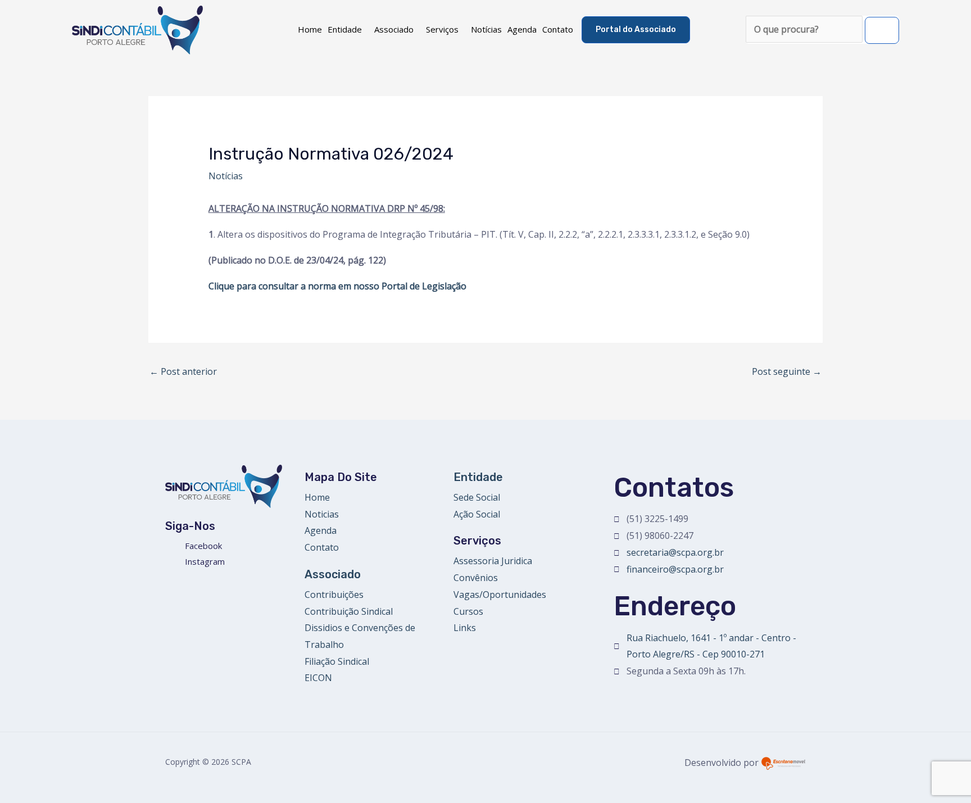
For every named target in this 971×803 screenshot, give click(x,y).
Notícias (486, 29)
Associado (394, 29)
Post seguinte (787, 371)
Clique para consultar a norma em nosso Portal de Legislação (337, 286)
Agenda (522, 29)
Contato (557, 29)
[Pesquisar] (882, 30)
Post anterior (183, 371)
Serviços (442, 29)
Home (310, 29)
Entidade (345, 29)
